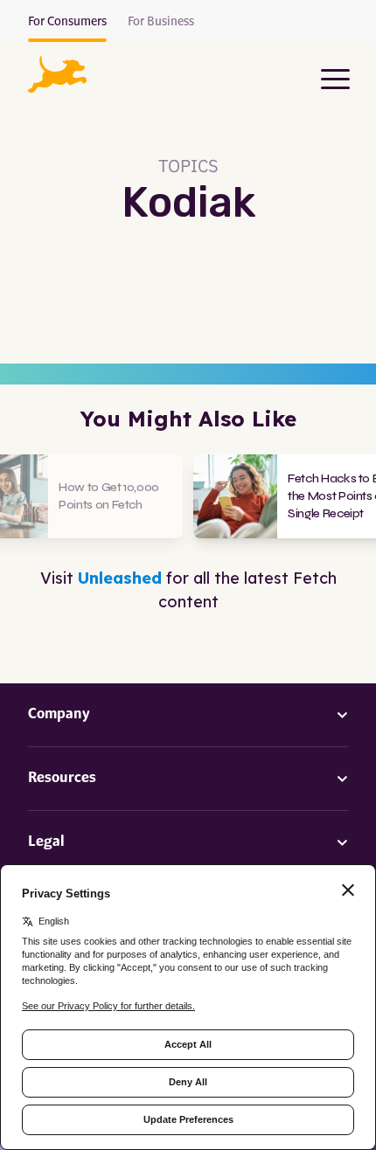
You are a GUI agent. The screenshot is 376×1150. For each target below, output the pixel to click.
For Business (161, 22)
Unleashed (120, 578)
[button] (57, 74)
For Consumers (67, 22)
